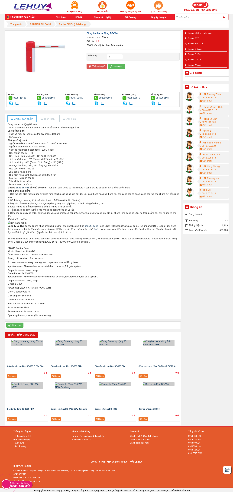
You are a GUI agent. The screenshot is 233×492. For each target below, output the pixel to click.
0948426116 (48, 97)
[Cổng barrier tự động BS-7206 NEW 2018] (158, 343)
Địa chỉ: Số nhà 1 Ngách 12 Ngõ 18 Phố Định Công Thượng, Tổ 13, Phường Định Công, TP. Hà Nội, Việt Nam (64, 471)
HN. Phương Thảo (212, 94)
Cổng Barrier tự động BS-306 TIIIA (110, 366)
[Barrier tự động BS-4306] (115, 384)
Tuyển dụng (18, 443)
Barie (96, 229)
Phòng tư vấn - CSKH (213, 106)
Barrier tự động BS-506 (149, 408)
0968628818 (133, 97)
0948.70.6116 (209, 193)
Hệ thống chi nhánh (22, 436)
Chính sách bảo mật (139, 443)
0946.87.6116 (209, 97)
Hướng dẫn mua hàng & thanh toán (88, 436)
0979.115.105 (209, 122)
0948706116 (162, 97)
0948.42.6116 (209, 181)
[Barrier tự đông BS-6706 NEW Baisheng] (71, 385)
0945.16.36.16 (209, 145)
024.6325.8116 (209, 110)
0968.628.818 (209, 133)
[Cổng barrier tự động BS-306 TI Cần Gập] (27, 343)
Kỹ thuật (207, 190)
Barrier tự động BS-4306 (106, 408)
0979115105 (19, 97)
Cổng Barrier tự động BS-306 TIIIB (66, 366)
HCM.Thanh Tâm (211, 154)
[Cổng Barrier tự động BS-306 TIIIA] (115, 343)
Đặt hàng (12, 376)
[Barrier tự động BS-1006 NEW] (27, 385)
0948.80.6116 (209, 169)
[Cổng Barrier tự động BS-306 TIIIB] (71, 343)
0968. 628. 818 (191, 10)
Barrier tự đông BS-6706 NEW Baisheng (69, 408)
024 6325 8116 (209, 10)
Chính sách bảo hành (139, 439)
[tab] (22, 119)
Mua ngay (118, 66)
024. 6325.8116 (195, 453)
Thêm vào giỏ (98, 66)
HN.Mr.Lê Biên (210, 118)
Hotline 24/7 (209, 130)
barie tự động (91, 225)
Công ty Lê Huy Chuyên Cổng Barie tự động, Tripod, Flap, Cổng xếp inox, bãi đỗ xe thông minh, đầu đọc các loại (111, 490)
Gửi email (207, 100)
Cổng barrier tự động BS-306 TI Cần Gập (25, 366)
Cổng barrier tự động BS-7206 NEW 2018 (157, 366)
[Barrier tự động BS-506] (158, 384)
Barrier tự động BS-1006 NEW (20, 408)
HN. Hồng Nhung (211, 166)
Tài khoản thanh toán (81, 439)
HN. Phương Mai (211, 178)
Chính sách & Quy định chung (144, 436)
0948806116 (105, 97)
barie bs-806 (22, 187)
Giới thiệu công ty (21, 439)
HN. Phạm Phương (212, 142)
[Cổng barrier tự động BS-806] (45, 55)
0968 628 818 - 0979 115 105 (26, 477)
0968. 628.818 (194, 436)
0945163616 (77, 97)
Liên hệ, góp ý (19, 446)
